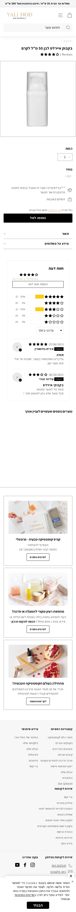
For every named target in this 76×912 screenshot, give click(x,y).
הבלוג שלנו (67, 772)
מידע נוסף (66, 843)
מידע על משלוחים (57, 244)
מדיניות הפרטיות (25, 895)
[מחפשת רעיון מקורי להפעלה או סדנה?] (38, 589)
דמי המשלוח (54, 210)
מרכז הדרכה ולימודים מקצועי (56, 760)
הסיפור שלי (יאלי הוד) (26, 737)
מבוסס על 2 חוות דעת (25, 279)
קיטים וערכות (65, 754)
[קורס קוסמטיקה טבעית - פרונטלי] (38, 517)
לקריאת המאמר (37, 701)
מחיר (69, 169)
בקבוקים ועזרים (64, 743)
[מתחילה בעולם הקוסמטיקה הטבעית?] (38, 661)
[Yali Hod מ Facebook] (25, 865)
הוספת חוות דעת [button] (38, 284)
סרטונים (33, 760)
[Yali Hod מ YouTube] (17, 865)
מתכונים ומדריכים (62, 749)
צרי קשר (33, 766)
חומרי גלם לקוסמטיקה (60, 737)
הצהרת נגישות (64, 832)
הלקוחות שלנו (30, 743)
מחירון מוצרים (64, 803)
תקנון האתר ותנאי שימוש (59, 820)
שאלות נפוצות (64, 814)
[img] (38, 344)
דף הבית (68, 41)
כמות (68, 149)
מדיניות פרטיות (64, 837)
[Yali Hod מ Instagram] (32, 865)
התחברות (67, 778)
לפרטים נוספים (38, 557)
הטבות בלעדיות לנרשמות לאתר (55, 808)
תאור (65, 234)
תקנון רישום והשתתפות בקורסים (54, 826)
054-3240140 (65, 784)
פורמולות (33, 754)
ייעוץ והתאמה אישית (61, 766)
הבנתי (38, 905)
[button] (50, 54)
